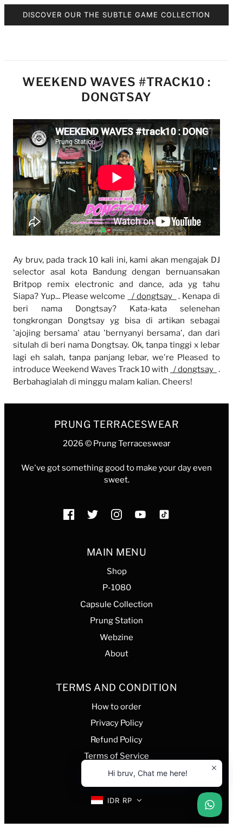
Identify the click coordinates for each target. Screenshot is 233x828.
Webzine (116, 637)
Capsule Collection (116, 604)
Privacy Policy (116, 723)
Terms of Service (116, 756)
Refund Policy (116, 740)
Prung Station (116, 620)
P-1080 (116, 587)
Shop (117, 571)
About (116, 654)
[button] (117, 800)
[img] (69, 514)
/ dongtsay (153, 296)
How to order (116, 707)
